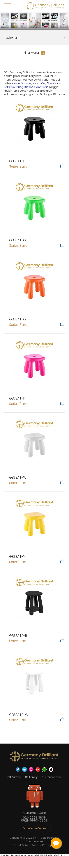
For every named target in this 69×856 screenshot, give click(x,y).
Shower (26, 83)
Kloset (28, 87)
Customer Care (52, 777)
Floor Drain (41, 87)
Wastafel (39, 83)
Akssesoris (54, 83)
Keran (16, 83)
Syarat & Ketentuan (26, 845)
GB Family (31, 777)
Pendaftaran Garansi (35, 828)
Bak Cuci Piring (13, 87)
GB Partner (14, 777)
